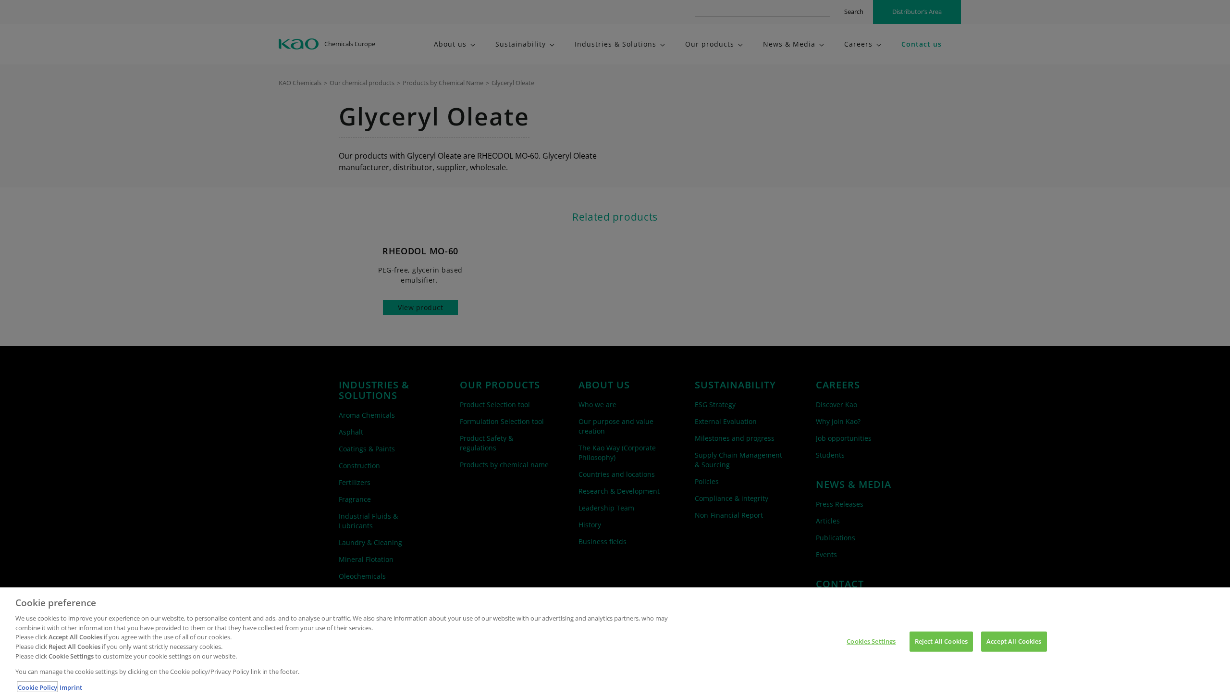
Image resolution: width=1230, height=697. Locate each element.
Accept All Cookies (1013, 641)
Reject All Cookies (941, 641)
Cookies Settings (871, 641)
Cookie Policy (37, 687)
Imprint (71, 687)
